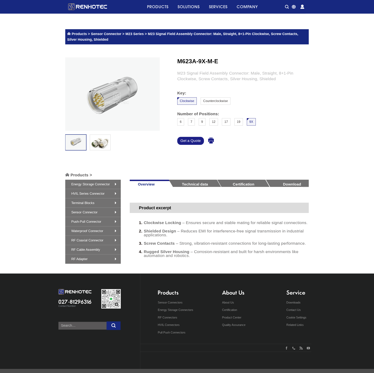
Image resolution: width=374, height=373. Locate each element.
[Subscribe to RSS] (300, 347)
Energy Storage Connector (90, 184)
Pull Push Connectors (171, 332)
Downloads (293, 302)
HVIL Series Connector (88, 193)
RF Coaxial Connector (87, 240)
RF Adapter (79, 259)
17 (226, 121)
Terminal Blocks (82, 203)
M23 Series (134, 34)
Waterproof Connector (87, 231)
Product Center (231, 317)
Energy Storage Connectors (175, 309)
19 (238, 121)
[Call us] (292, 347)
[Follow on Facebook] (285, 347)
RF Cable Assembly (85, 250)
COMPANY (247, 6)
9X (251, 121)
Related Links (295, 324)
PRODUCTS (157, 6)
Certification (229, 309)
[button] (287, 7)
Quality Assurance (233, 324)
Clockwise (187, 101)
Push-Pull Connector (86, 221)
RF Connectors (167, 317)
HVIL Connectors (169, 324)
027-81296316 (75, 301)
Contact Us (293, 309)
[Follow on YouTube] (307, 347)
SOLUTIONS (189, 6)
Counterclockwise (215, 101)
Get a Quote (190, 141)
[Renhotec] (87, 7)
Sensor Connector (105, 34)
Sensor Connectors (170, 302)
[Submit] (114, 325)
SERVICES (218, 6)
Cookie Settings (296, 317)
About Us (228, 302)
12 (213, 121)
